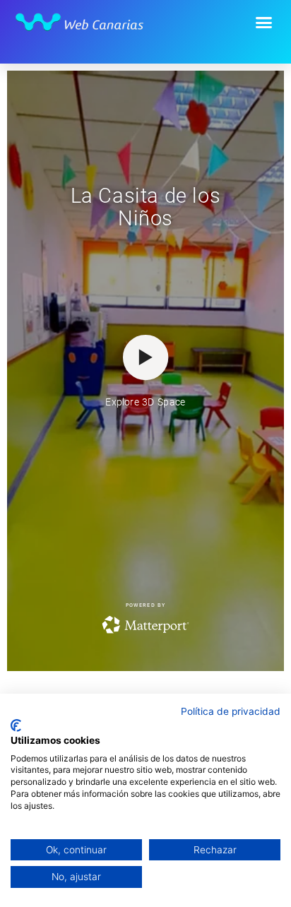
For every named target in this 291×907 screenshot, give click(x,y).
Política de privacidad (230, 711)
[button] (264, 22)
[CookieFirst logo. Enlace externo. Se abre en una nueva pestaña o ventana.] (16, 725)
